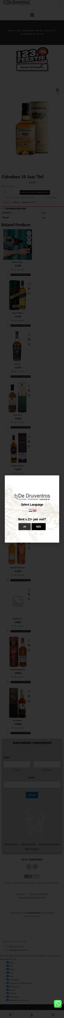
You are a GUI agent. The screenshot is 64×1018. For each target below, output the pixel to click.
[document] (32, 509)
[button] (24, 526)
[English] (35, 510)
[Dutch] (31, 510)
